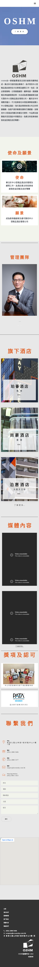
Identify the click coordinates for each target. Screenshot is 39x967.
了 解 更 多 (19, 31)
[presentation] (18, 325)
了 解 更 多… (19, 646)
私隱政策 (30, 956)
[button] (18, 321)
